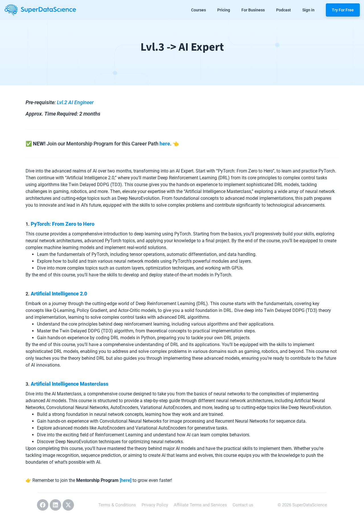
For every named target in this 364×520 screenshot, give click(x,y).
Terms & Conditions (117, 504)
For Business (253, 10)
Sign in (308, 10)
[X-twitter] (68, 505)
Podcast (283, 10)
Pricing (223, 10)
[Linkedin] (55, 505)
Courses (198, 10)
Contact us (243, 504)
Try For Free (343, 10)
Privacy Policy (155, 504)
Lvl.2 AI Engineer (75, 102)
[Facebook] (42, 505)
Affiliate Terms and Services (200, 504)
